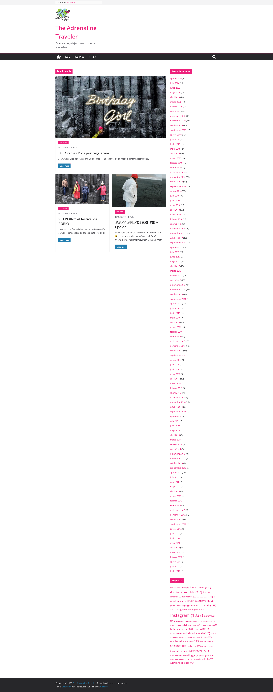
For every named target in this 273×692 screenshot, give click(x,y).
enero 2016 (175, 336)
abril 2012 (175, 547)
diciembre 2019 (177, 116)
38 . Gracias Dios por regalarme (83, 153)
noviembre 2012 (178, 514)
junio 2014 (175, 425)
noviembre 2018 (178, 177)
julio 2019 (174, 139)
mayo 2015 (175, 374)
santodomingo (207, 641)
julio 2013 (174, 477)
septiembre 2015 (178, 355)
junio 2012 (175, 538)
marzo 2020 (175, 102)
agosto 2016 (176, 303)
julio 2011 (174, 566)
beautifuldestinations (179, 588)
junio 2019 (175, 144)
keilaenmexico (192, 625)
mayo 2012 (175, 543)
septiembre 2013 (178, 467)
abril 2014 (175, 435)
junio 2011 (175, 571)
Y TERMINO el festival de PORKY (77, 221)
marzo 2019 (175, 158)
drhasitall (176, 596)
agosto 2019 (176, 134)
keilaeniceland (177, 625)
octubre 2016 (176, 294)
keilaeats (181, 621)
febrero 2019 (176, 163)
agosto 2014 (176, 416)
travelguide (176, 659)
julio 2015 (174, 364)
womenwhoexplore (182, 662)
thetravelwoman (208, 646)
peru (193, 637)
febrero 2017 (176, 275)
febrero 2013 (176, 500)
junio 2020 (175, 87)
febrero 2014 (176, 444)
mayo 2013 (175, 486)
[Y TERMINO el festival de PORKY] (82, 189)
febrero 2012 (176, 557)
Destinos (79, 56)
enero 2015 (175, 392)
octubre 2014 (176, 407)
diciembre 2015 (177, 341)
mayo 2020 (175, 92)
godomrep (195, 605)
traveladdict (176, 655)
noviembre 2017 (178, 233)
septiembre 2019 (178, 130)
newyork (178, 637)
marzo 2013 (175, 496)
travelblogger (191, 655)
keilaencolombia (194, 621)
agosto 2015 (176, 360)
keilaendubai (209, 621)
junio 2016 (175, 313)
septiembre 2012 (178, 524)
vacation (187, 659)
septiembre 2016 (178, 299)
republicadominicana (184, 641)
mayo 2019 (175, 148)
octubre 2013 (176, 463)
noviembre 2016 (178, 289)
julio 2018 (174, 195)
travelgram (206, 655)
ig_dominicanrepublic (191, 609)
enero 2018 (175, 224)
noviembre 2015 (178, 346)
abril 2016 (175, 322)
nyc (187, 637)
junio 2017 (175, 256)
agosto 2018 (176, 191)
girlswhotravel (179, 605)
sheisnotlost (181, 646)
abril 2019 (175, 153)
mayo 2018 (175, 205)
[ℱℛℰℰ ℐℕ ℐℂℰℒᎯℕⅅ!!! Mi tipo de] (139, 190)
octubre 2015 (176, 350)
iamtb (209, 605)
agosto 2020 (176, 78)
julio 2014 (174, 421)
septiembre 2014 (178, 411)
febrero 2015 (176, 388)
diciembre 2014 (177, 397)
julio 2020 (174, 83)
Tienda (92, 56)
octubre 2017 (176, 238)
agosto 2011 (176, 561)
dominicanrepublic (186, 592)
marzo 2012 (175, 552)
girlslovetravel (202, 600)
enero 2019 (175, 167)
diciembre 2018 (177, 172)
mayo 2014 (175, 430)
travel (201, 651)
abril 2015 (175, 378)
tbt (197, 646)
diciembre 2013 (177, 453)
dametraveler (200, 587)
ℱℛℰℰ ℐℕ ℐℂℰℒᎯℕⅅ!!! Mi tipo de (137, 224)
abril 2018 (175, 209)
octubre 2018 (176, 181)
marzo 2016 (175, 327)
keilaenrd (200, 629)
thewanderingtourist (182, 651)
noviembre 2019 (178, 120)
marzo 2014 (175, 439)
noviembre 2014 (178, 402)
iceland (174, 610)
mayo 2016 (175, 317)
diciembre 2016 (177, 285)
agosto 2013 (176, 472)
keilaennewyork (208, 625)
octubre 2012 (176, 519)
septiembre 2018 (178, 186)
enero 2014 (175, 449)
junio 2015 (175, 369)
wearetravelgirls (203, 659)
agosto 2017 (176, 247)
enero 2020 (175, 111)
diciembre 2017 (177, 228)
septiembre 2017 (178, 242)
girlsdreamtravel (180, 600)
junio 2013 (175, 482)
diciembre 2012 (177, 510)
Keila (75, 147)
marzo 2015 (175, 383)
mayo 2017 (175, 261)
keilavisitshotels (198, 633)
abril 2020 (175, 97)
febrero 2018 (176, 219)
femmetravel (189, 596)
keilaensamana (178, 633)
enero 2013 (175, 505)
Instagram (63, 142)
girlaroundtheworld (206, 597)
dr (206, 592)
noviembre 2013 (178, 458)
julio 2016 (174, 308)
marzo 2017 (175, 270)
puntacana (204, 637)
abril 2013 (175, 491)
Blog (67, 56)
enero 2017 (175, 280)
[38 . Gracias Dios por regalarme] (110, 107)
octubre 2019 (176, 125)
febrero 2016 (176, 331)
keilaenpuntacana (181, 629)
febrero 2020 (176, 106)
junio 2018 (175, 200)
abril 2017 (175, 266)
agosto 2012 (176, 528)
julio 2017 (174, 252)
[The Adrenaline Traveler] (58, 56)
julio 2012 (174, 533)
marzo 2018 (175, 214)
